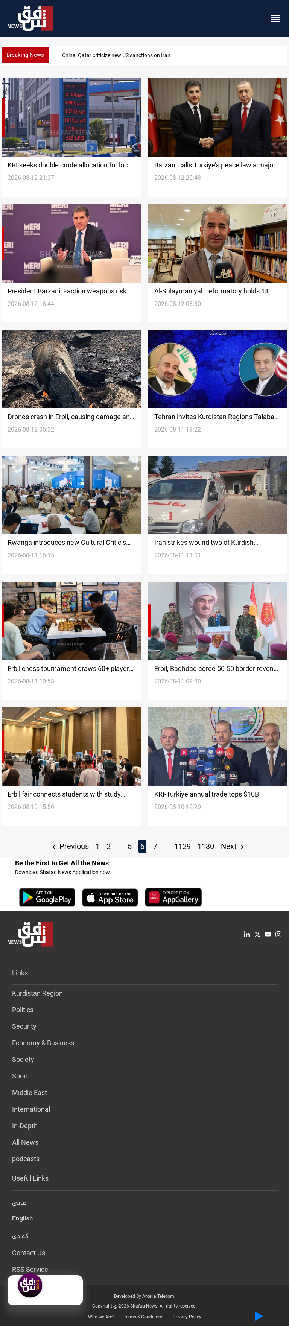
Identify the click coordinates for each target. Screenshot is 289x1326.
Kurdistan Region (37, 993)
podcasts (26, 1159)
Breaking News (25, 55)
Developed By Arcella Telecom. (144, 1296)
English (22, 1220)
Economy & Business (43, 1043)
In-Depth (25, 1126)
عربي (19, 1203)
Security (24, 1026)
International (31, 1109)
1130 (206, 846)
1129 (182, 846)
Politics (22, 1010)
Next (230, 846)
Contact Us (28, 1253)
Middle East (29, 1092)
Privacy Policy (187, 1317)
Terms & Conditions (143, 1317)
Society (23, 1059)
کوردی (20, 1236)
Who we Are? (101, 1317)
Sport (20, 1076)
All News (25, 1142)
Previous (73, 846)
